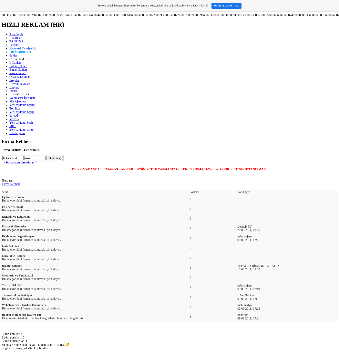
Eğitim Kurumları (13, 197)
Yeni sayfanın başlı (21, 122)
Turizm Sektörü (12, 285)
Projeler (14, 80)
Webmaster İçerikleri (22, 97)
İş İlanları (15, 62)
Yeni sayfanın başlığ (21, 112)
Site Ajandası (17, 101)
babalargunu (17, 133)
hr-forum (242, 315)
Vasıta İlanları (17, 73)
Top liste (14, 108)
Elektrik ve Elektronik (16, 216)
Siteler (13, 90)
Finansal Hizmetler (14, 226)
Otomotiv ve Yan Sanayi (17, 275)
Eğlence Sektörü (12, 206)
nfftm (12, 126)
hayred (13, 115)
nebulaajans (244, 236)
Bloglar (14, 87)
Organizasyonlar (19, 76)
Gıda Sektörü (10, 246)
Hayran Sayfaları (19, 83)
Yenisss (14, 119)
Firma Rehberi (18, 66)
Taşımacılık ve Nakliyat (17, 295)
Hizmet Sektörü (12, 265)
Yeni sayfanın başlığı (22, 105)
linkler (13, 55)
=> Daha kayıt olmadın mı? (19, 162)
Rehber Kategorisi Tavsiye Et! (21, 314)
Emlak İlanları (18, 69)
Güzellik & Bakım (13, 255)
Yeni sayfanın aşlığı (21, 129)
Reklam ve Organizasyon (18, 236)
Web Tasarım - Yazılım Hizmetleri (24, 305)
